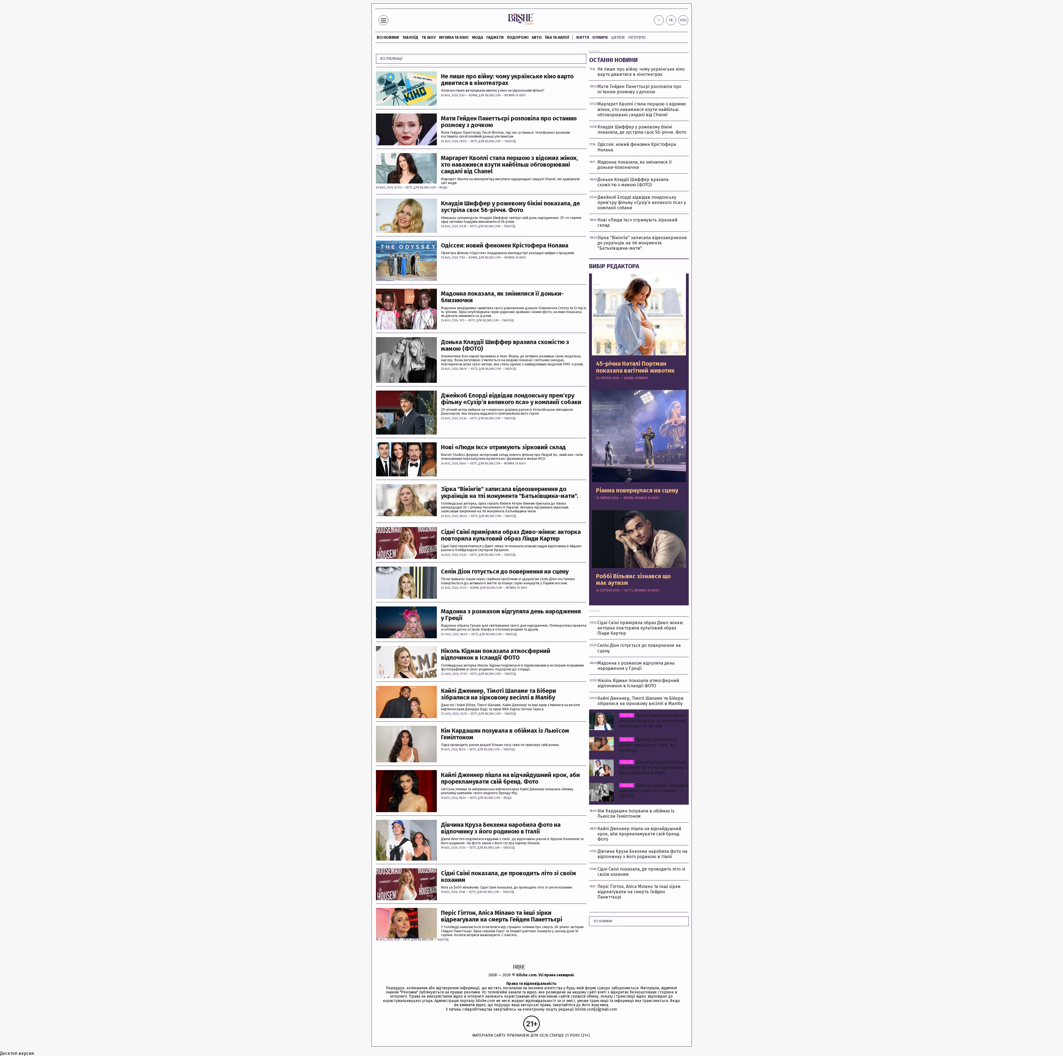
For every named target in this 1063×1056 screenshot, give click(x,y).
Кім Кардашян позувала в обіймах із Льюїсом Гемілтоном (505, 734)
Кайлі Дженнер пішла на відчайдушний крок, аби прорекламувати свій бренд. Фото (510, 778)
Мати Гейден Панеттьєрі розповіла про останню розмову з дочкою (509, 121)
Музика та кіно (454, 37)
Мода (477, 37)
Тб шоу (429, 37)
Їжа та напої (557, 37)
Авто (537, 37)
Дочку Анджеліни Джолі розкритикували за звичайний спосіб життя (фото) (652, 721)
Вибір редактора (614, 266)
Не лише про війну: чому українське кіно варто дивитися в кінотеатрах (507, 79)
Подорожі (517, 37)
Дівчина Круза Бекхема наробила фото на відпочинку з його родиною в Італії (501, 828)
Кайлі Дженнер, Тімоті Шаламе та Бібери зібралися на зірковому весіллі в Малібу (498, 694)
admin (473, 95)
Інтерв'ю (637, 37)
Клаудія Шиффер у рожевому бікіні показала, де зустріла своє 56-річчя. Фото (510, 206)
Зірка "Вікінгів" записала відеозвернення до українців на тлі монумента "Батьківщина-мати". (509, 492)
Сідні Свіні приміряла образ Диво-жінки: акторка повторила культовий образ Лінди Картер (511, 535)
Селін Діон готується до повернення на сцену (505, 571)
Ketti (474, 141)
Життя (582, 37)
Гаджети (495, 37)
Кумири (600, 37)
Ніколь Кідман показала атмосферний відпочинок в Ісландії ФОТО (495, 654)
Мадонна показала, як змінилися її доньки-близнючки (502, 297)
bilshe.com (526, 975)
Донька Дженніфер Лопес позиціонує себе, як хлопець (648, 745)
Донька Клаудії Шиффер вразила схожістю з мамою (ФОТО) (505, 345)
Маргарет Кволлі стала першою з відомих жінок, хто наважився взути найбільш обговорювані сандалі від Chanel (509, 165)
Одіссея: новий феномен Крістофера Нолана (504, 245)
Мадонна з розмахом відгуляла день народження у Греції (511, 614)
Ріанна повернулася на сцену (637, 490)
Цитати (618, 37)
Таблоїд (510, 141)
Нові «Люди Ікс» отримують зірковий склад (503, 447)
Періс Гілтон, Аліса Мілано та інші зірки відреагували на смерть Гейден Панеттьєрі (501, 916)
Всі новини (388, 37)
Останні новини (613, 60)
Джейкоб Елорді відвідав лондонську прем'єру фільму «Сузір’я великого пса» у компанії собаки (511, 399)
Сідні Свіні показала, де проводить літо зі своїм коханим (508, 876)
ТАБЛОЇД (410, 37)
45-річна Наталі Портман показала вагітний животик (635, 367)
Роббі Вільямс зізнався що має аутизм (633, 579)
